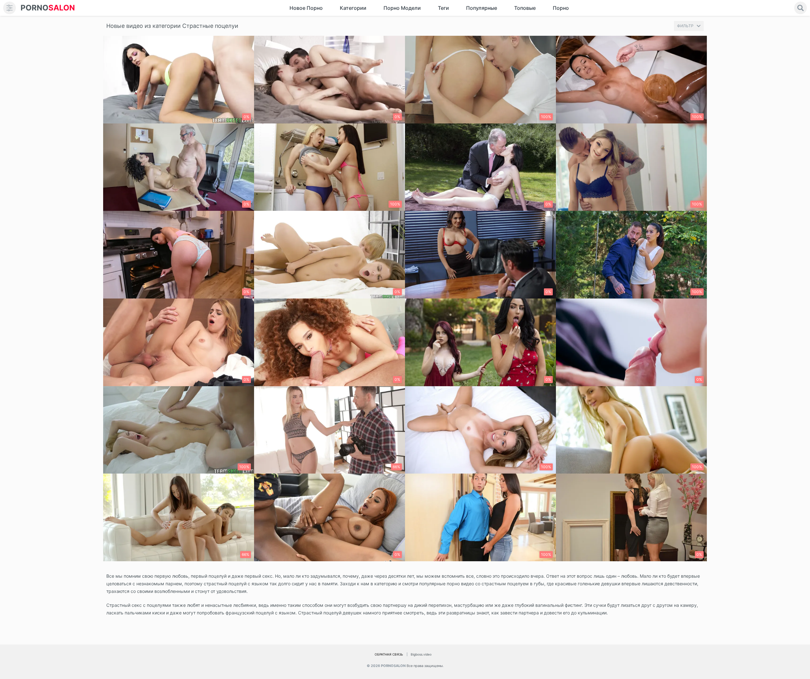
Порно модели (402, 8)
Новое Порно (306, 8)
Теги (443, 8)
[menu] (9, 8)
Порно (561, 8)
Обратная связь (389, 654)
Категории (353, 8)
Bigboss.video (421, 654)
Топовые (525, 8)
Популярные (481, 8)
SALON (48, 8)
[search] (800, 8)
